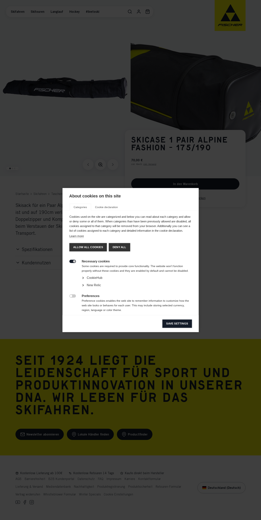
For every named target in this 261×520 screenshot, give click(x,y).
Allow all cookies (88, 247)
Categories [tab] (80, 207)
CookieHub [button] (94, 277)
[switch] (70, 261)
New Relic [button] (94, 285)
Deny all (119, 247)
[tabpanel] (130, 288)
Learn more (76, 236)
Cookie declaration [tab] (106, 207)
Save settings (177, 323)
